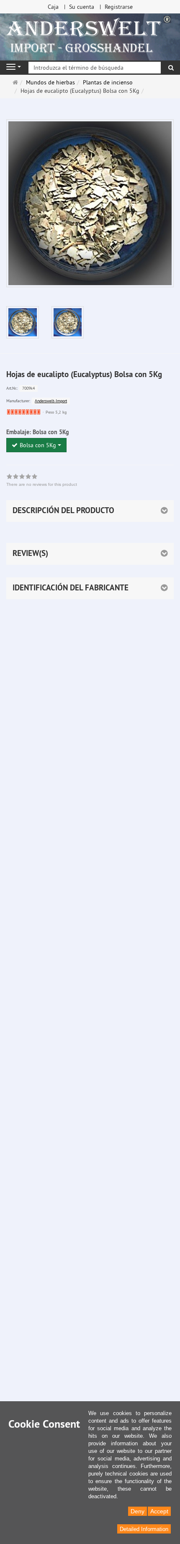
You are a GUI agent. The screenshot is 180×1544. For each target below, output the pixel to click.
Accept (159, 1511)
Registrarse (119, 6)
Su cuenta (81, 6)
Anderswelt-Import (51, 401)
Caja (53, 6)
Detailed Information (144, 1529)
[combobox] (36, 445)
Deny (137, 1511)
